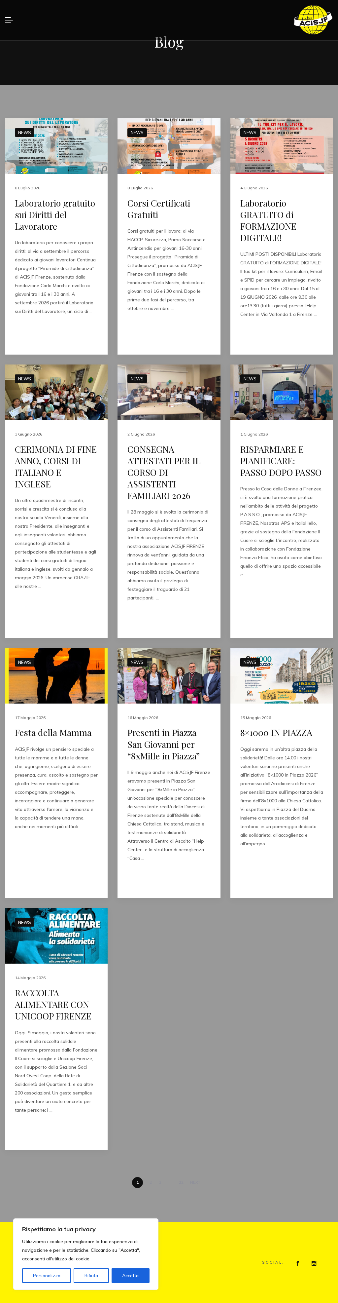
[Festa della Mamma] (56, 676)
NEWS (24, 132)
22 (181, 1182)
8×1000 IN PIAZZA (276, 732)
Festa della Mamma (53, 732)
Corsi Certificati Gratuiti (158, 208)
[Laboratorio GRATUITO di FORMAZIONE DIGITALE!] (281, 146)
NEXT (195, 1182)
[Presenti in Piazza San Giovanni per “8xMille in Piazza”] (169, 676)
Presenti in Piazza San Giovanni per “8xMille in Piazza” (163, 743)
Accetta (130, 1276)
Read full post (34, 335)
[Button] (296, 1263)
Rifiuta (91, 1276)
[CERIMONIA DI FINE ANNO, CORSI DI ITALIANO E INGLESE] (56, 392)
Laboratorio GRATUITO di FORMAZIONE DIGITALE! (268, 220)
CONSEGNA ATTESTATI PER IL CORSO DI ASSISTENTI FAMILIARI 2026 (163, 472)
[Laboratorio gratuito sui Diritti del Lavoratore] (56, 146)
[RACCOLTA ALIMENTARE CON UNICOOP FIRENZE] (56, 936)
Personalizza (46, 1276)
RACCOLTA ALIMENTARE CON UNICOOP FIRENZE (53, 1004)
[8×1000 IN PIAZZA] (281, 676)
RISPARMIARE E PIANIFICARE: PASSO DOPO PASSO (280, 460)
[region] (85, 1254)
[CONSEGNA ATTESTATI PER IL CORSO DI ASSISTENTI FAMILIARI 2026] (169, 392)
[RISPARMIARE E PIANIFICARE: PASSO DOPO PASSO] (281, 392)
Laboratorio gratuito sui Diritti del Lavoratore (55, 214)
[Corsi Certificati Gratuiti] (169, 146)
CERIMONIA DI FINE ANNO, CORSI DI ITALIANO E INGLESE (56, 466)
